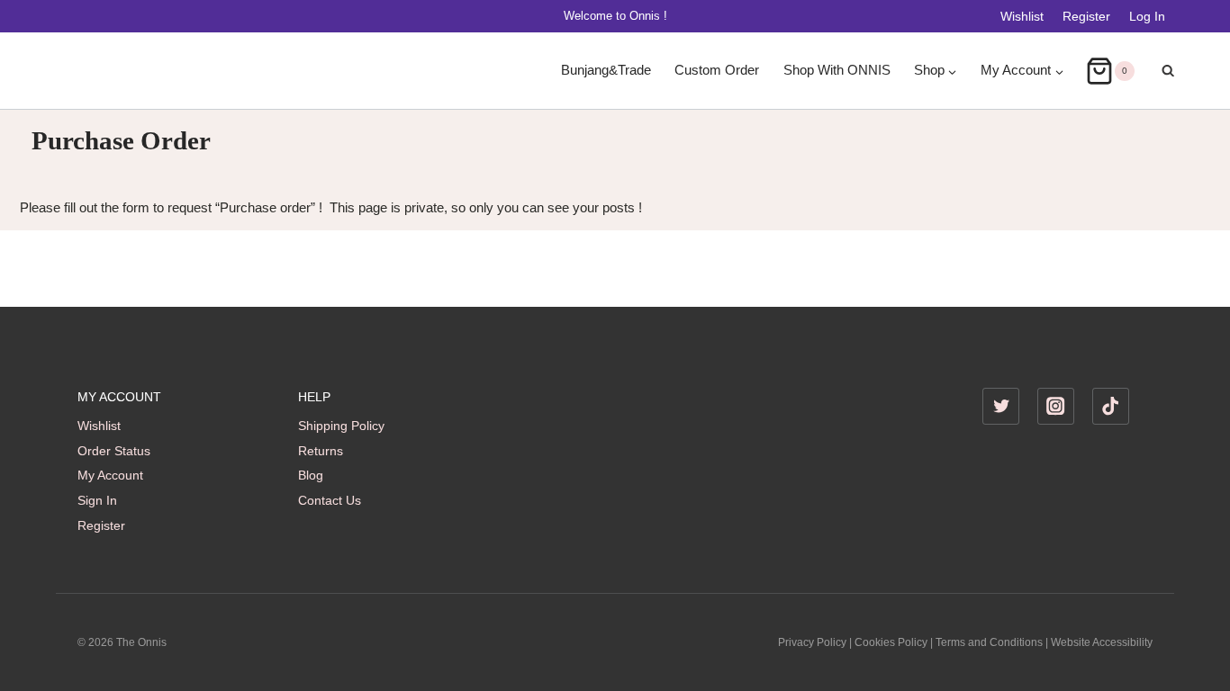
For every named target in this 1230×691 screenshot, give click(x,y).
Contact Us (329, 500)
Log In (1147, 16)
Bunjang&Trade (606, 70)
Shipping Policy (341, 425)
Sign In (97, 500)
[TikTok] (1110, 406)
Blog (310, 475)
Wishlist (1022, 16)
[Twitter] (1000, 406)
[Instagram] (1055, 406)
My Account (110, 475)
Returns (320, 451)
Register (1086, 16)
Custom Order (716, 70)
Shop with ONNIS (837, 70)
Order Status (113, 451)
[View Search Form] (1159, 71)
